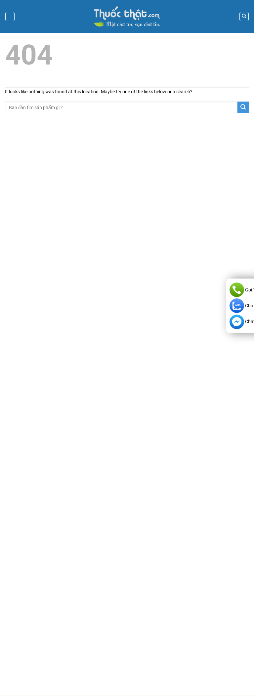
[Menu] (10, 16)
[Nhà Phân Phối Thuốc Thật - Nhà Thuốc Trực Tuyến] (127, 16)
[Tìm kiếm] (244, 16)
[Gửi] (243, 107)
